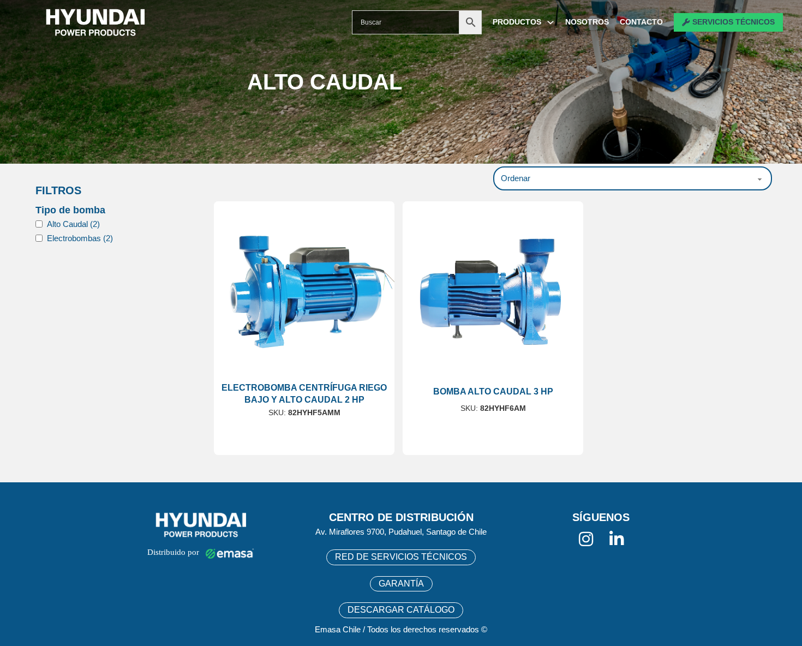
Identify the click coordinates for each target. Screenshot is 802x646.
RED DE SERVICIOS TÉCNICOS (401, 556)
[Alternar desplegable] (550, 22)
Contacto (641, 21)
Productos (517, 21)
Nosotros (587, 21)
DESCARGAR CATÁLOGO (401, 609)
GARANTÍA (401, 583)
